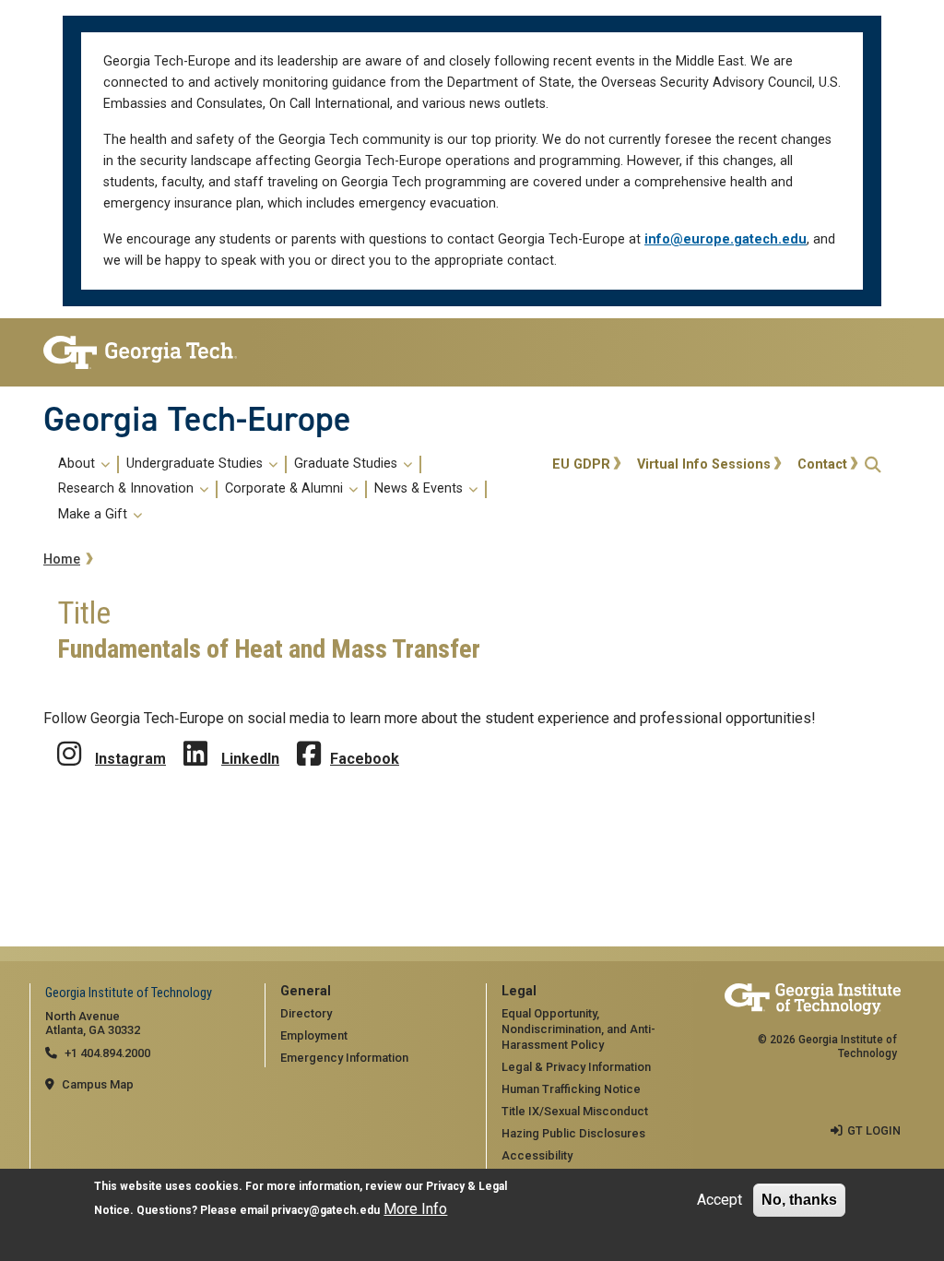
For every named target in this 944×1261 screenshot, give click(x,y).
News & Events (420, 488)
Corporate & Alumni (286, 488)
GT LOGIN (874, 1130)
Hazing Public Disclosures (573, 1133)
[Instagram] (69, 740)
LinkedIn (250, 758)
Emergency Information (344, 1058)
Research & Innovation (127, 488)
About (78, 464)
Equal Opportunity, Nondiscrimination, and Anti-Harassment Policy (578, 1028)
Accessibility (537, 1155)
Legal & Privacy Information (576, 1067)
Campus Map (98, 1084)
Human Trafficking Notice (571, 1089)
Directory (306, 1013)
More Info (415, 1209)
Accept (719, 1199)
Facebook (364, 758)
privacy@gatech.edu (325, 1210)
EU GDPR (581, 464)
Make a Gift (94, 514)
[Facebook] (309, 740)
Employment (314, 1035)
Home (61, 559)
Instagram (130, 758)
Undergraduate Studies (196, 464)
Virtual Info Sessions (704, 464)
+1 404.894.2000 (107, 1053)
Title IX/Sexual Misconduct (575, 1111)
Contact (822, 464)
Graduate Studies (347, 464)
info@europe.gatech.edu (725, 239)
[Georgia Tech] (140, 352)
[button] (873, 464)
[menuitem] (294, 490)
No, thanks (799, 1199)
